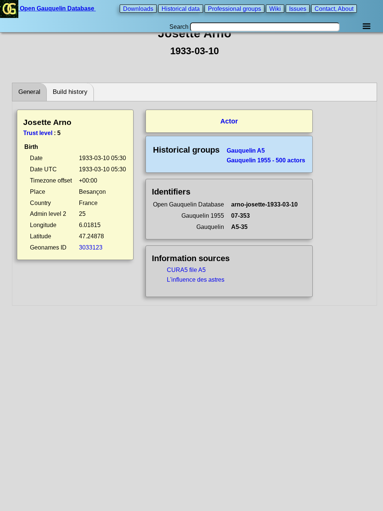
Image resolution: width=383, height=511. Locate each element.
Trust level (37, 133)
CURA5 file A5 (186, 270)
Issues (297, 8)
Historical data (181, 8)
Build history (70, 91)
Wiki (275, 8)
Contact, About (334, 8)
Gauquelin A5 (246, 150)
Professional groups (234, 8)
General (29, 91)
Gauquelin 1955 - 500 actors (266, 160)
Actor (229, 121)
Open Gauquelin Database (57, 8)
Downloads (138, 8)
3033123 (90, 247)
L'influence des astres (195, 279)
